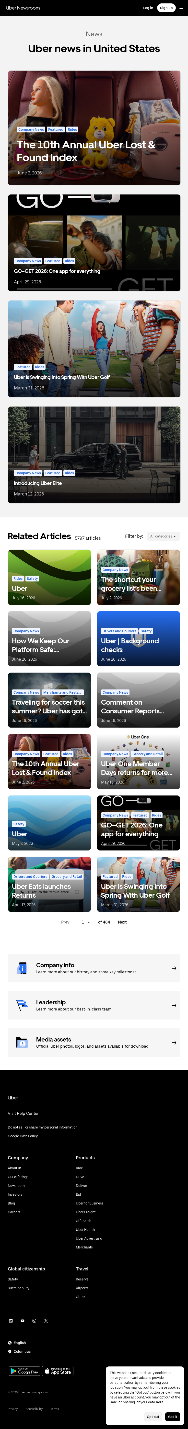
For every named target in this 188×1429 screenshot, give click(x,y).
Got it (172, 1417)
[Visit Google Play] (24, 1371)
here (160, 1402)
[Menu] (181, 7)
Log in (148, 8)
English (20, 1343)
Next (122, 922)
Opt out (153, 1417)
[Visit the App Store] (57, 1371)
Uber (13, 1098)
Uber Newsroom (23, 8)
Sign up (166, 8)
